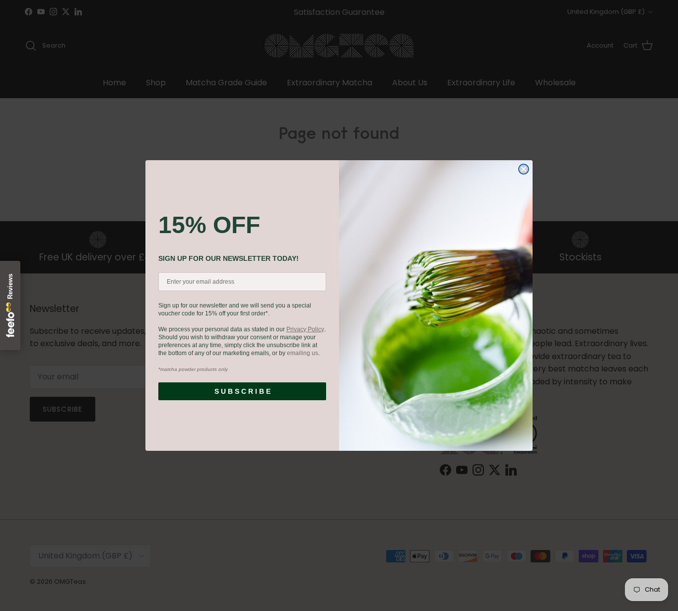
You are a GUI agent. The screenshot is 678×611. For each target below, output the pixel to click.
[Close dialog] (524, 169)
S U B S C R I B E (242, 391)
